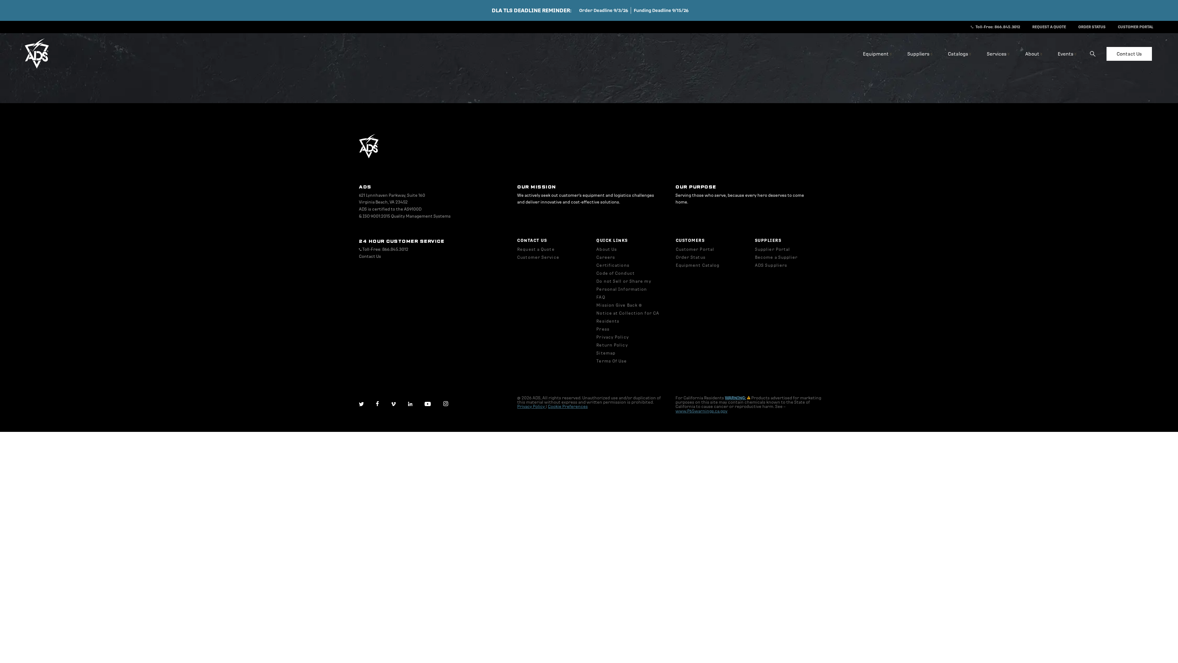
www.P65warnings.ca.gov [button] (701, 411)
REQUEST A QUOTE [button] (1049, 27)
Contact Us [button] (370, 256)
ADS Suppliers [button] (771, 265)
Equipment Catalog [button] (698, 265)
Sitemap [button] (605, 353)
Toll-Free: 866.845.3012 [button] (997, 27)
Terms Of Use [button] (611, 361)
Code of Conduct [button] (615, 273)
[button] (37, 67)
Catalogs (958, 53)
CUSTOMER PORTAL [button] (1135, 27)
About (1032, 53)
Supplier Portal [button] (772, 249)
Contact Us (1129, 53)
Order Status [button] (691, 257)
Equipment (876, 53)
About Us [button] (606, 249)
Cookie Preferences (568, 406)
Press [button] (603, 329)
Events (1066, 53)
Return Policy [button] (612, 345)
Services (997, 53)
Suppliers (918, 53)
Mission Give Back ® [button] (619, 305)
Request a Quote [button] (536, 249)
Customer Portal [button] (695, 249)
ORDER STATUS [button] (1092, 27)
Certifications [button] (612, 265)
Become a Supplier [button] (776, 257)
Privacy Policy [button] (612, 337)
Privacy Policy (531, 406)
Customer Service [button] (538, 257)
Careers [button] (605, 257)
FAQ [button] (600, 297)
